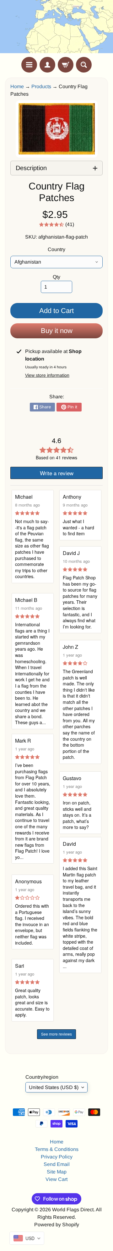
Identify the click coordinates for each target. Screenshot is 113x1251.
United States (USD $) (53, 1087)
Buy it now (57, 331)
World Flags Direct (73, 1209)
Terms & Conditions (56, 1149)
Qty (56, 277)
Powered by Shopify (56, 1224)
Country (56, 249)
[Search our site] (84, 65)
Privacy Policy (57, 1156)
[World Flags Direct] (56, 28)
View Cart (56, 1179)
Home (17, 86)
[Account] (47, 65)
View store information (47, 375)
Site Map (57, 1171)
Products (41, 86)
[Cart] (65, 65)
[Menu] (29, 65)
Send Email (57, 1164)
